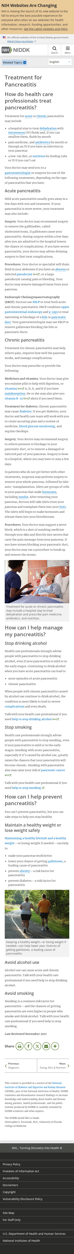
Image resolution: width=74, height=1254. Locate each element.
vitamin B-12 (14, 398)
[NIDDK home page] (16, 50)
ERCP (36, 302)
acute (28, 116)
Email (46, 1046)
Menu (68, 52)
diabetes (25, 411)
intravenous (16, 132)
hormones (49, 492)
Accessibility (11, 1178)
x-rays (53, 312)
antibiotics (42, 142)
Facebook (28, 1046)
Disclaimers (10, 1185)
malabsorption (15, 393)
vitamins (11, 388)
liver (62, 507)
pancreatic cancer (53, 770)
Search (54, 52)
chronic (42, 116)
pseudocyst (24, 274)
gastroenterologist (18, 173)
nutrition (39, 156)
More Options (55, 1046)
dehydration (48, 128)
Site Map (8, 1213)
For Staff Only (12, 1220)
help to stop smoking (26, 788)
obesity (25, 871)
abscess (60, 269)
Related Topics (12, 62)
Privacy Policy (11, 1164)
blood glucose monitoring (37, 426)
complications (14, 706)
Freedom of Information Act (21, 1171)
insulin (23, 497)
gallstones (55, 861)
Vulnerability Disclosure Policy (22, 1199)
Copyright (9, 1192)
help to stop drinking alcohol (32, 719)
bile (44, 317)
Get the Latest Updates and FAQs (45, 29)
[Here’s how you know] (37, 39)
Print (19, 1046)
